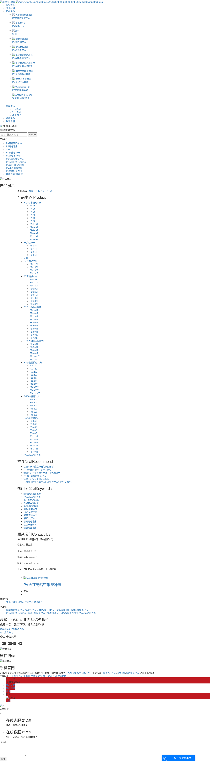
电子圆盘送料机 (31, 499)
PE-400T (34, 322)
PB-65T (33, 251)
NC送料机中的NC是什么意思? (38, 469)
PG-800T (34, 390)
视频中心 (10, 118)
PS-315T (34, 448)
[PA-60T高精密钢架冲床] (36, 577)
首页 (31, 190)
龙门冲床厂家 (30, 512)
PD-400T (34, 297)
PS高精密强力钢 (14, 170)
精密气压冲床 (30, 518)
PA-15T (33, 205)
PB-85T (33, 254)
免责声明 (62, 675)
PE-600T (34, 328)
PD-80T (33, 279)
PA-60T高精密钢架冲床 (42, 584)
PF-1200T (35, 359)
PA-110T (34, 224)
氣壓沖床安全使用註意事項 (36, 478)
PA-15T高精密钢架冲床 (35, 475)
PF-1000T (35, 356)
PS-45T (33, 427)
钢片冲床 (121, 672)
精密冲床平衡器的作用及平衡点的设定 (42, 472)
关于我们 (10, 8)
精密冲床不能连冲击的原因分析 (39, 466)
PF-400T (34, 344)
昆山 (28, 675)
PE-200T (34, 313)
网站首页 (10, 4)
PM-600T (34, 411)
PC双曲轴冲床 (13, 152)
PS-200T (34, 442)
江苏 (18, 675)
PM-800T (34, 414)
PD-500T (34, 300)
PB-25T (33, 245)
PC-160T (34, 267)
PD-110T (34, 282)
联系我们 (10, 121)
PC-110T (34, 264)
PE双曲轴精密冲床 (15, 158)
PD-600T (34, 304)
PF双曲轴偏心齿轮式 (16, 161)
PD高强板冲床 (13, 155)
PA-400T (34, 239)
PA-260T (34, 233)
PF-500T (34, 347)
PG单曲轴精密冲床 (15, 164)
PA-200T (34, 230)
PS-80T (33, 433)
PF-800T (34, 353)
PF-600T (34, 350)
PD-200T (34, 288)
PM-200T (34, 399)
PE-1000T (35, 334)
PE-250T (34, 316)
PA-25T (33, 208)
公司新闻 (16, 108)
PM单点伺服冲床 (14, 167)
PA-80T (33, 220)
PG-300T (34, 377)
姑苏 (50, 675)
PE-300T (34, 319)
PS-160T (34, 439)
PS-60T (33, 430)
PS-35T (33, 423)
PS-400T (34, 451)
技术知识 (16, 115)
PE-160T (34, 310)
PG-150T (34, 368)
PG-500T (34, 383)
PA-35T (33, 211)
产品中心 (10, 11)
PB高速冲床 (12, 146)
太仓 (45, 675)
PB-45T (33, 248)
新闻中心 (10, 105)
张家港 (34, 675)
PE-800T (34, 331)
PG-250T (34, 374)
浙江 (55, 675)
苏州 (23, 675)
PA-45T (33, 214)
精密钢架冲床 (30, 509)
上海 (13, 675)
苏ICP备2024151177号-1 (79, 672)
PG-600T (34, 387)
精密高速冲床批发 (32, 493)
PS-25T (33, 420)
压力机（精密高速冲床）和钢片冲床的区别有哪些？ (48, 481)
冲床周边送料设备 (14, 174)
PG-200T (34, 371)
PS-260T (34, 445)
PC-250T (34, 273)
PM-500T (34, 408)
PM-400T (34, 405)
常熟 (40, 675)
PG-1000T (35, 393)
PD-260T (34, 291)
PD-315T (34, 294)
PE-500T (34, 325)
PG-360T (34, 380)
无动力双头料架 (31, 502)
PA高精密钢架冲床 (15, 143)
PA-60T (50, 190)
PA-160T (34, 227)
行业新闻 (16, 112)
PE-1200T (35, 337)
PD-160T (34, 285)
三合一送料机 (30, 524)
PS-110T (34, 436)
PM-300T (34, 402)
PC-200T (34, 270)
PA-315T (34, 236)
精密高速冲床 (30, 515)
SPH (8, 149)
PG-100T (34, 365)
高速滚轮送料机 (31, 505)
